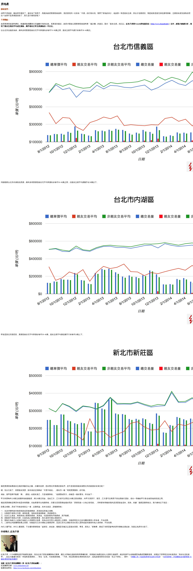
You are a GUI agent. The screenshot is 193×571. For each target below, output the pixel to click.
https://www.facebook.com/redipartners (27, 568)
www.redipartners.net (21, 566)
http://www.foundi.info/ (160, 24)
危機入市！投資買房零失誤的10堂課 (145, 557)
